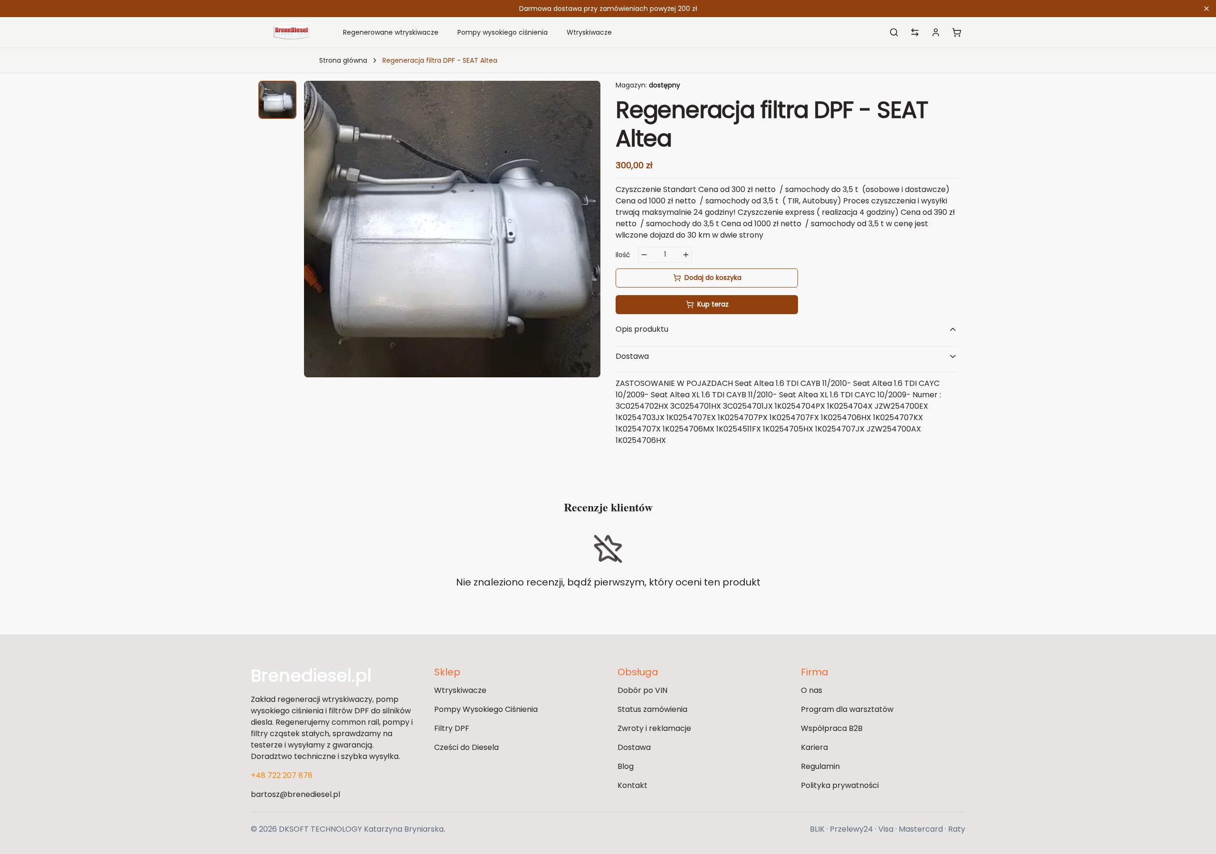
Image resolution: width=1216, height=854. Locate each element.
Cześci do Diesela (466, 747)
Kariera (814, 747)
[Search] (893, 32)
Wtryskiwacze (589, 32)
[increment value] (686, 254)
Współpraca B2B (832, 728)
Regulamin (820, 766)
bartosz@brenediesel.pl (295, 794)
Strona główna (343, 60)
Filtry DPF (451, 728)
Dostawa (634, 747)
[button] (277, 100)
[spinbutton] (665, 254)
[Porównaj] (914, 32)
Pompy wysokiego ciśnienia (502, 32)
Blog (626, 766)
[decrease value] (644, 254)
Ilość (623, 254)
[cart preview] (956, 32)
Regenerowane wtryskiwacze (390, 32)
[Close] (1206, 8)
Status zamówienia (652, 709)
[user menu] (935, 32)
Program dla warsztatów (847, 709)
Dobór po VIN (642, 690)
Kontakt (632, 785)
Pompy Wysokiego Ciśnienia (486, 709)
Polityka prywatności (840, 785)
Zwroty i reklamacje (654, 728)
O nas (811, 690)
